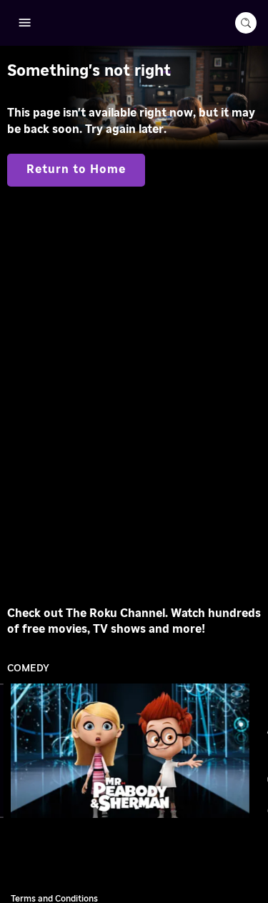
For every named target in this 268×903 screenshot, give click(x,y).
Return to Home (76, 169)
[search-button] (246, 23)
